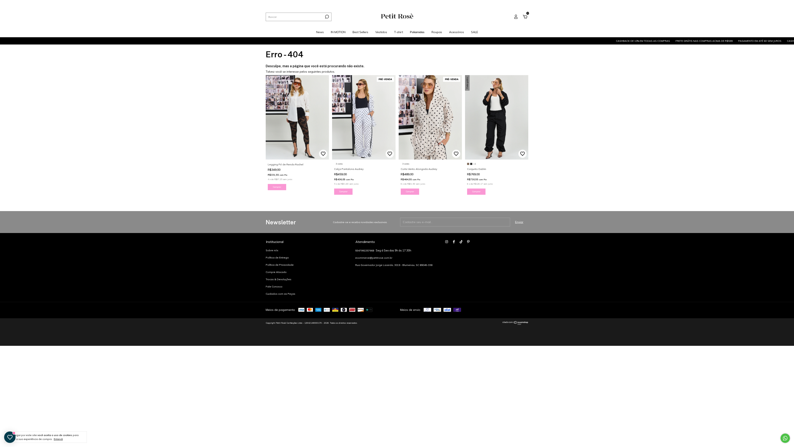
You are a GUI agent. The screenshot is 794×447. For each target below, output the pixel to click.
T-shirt (334, 3)
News (269, 3)
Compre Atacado (276, 272)
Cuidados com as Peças (280, 293)
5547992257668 (365, 250)
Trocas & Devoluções (278, 279)
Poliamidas (349, 3)
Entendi (58, 439)
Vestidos (320, 3)
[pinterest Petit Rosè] (527, 3)
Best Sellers (302, 3)
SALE (397, 3)
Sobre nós (272, 250)
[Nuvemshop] (515, 324)
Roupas (366, 3)
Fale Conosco (274, 286)
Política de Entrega (277, 257)
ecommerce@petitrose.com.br (373, 257)
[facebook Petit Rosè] (517, 3)
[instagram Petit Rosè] (513, 3)
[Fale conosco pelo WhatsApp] (785, 438)
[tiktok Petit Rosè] (522, 3)
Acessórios (382, 3)
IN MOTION (284, 3)
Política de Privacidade (280, 264)
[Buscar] (326, 17)
